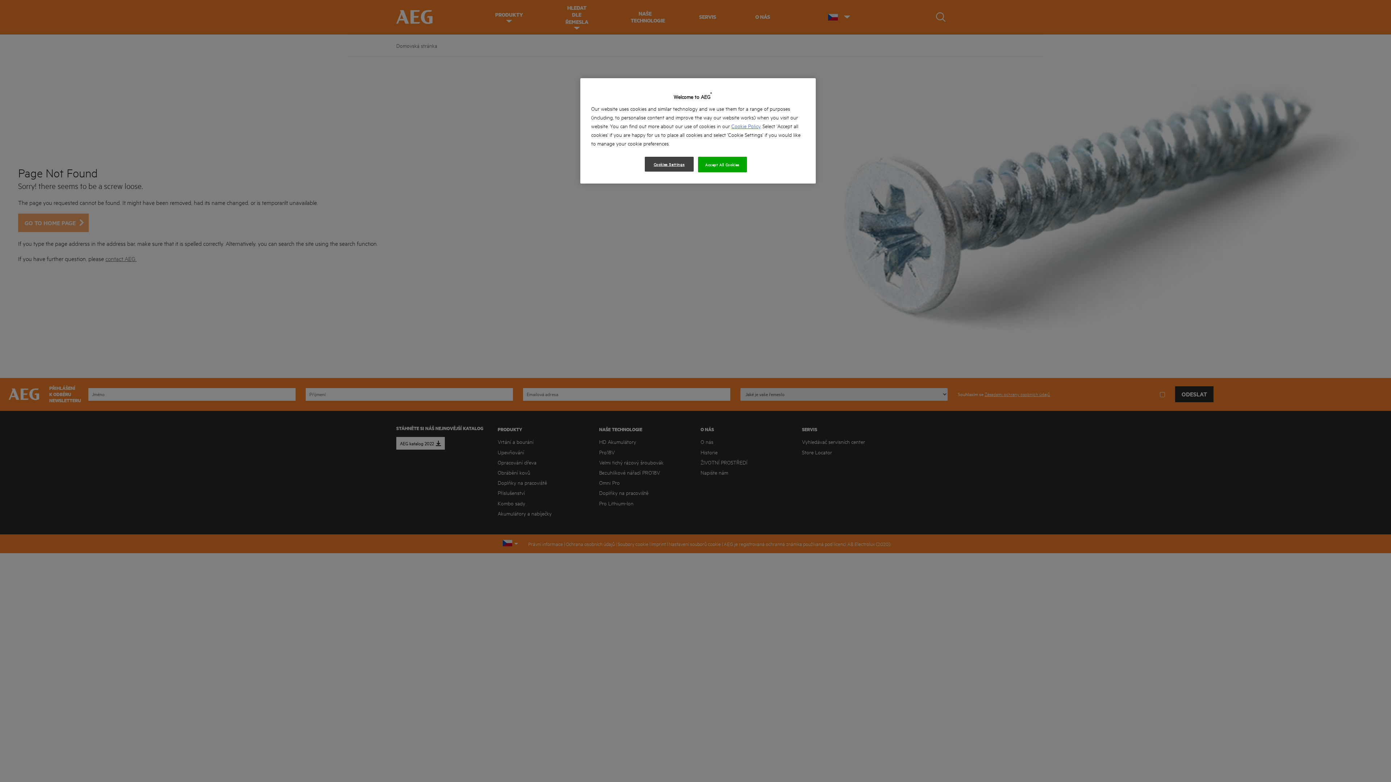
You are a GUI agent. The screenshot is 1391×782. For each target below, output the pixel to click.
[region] (698, 131)
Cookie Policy (745, 125)
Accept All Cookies (722, 164)
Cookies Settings (669, 164)
